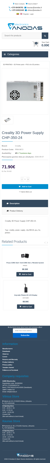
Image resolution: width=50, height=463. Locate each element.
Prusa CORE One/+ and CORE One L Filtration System (25, 263)
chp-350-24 (30, 230)
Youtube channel (8, 367)
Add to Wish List (26, 192)
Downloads (6, 351)
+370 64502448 (9, 403)
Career (4, 357)
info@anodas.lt (12, 392)
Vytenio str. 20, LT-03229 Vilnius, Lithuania (17, 401)
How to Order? (33, 4)
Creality (18, 146)
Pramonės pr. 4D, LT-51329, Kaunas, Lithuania (18, 426)
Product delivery (8, 362)
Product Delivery (16, 211)
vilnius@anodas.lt (34, 10)
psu (36, 230)
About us (5, 354)
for (39, 230)
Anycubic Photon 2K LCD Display (25, 295)
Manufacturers (7, 349)
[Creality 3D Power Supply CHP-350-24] (25, 91)
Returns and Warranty (10, 359)
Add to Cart (26, 187)
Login (32, 14)
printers (7, 233)
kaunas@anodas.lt (34, 7)
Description (15, 203)
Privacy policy (7, 365)
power (17, 230)
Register (26, 14)
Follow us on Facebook (10, 370)
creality (11, 230)
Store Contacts (20, 4)
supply (23, 230)
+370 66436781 (9, 428)
